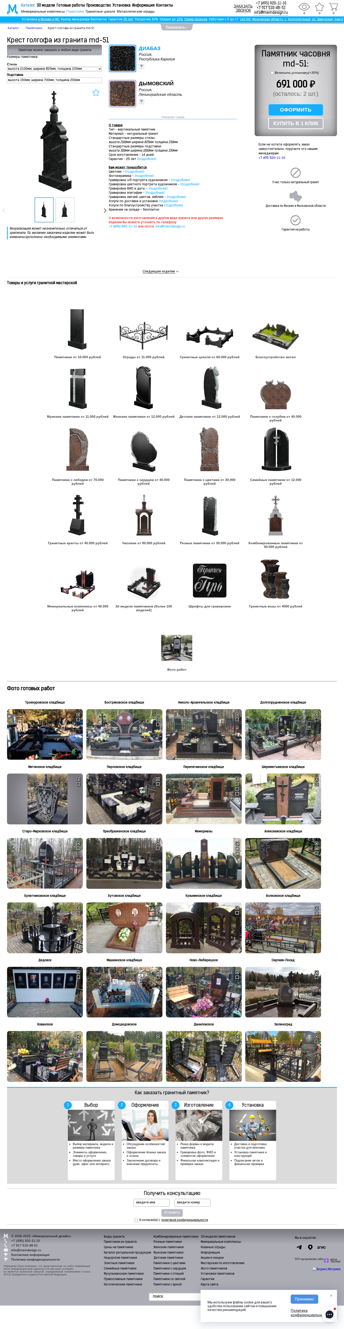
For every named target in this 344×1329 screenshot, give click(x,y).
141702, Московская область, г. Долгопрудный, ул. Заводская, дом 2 (291, 19)
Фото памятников (214, 1268)
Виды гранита (114, 1236)
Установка (122, 5)
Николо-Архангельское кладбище (204, 702)
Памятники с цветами (169, 1263)
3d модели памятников (218, 1236)
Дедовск (44, 960)
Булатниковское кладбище (45, 896)
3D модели (46, 5)
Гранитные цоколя (100, 11)
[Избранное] (319, 6)
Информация (143, 5)
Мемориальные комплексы (43, 11)
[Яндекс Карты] (310, 1247)
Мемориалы (203, 831)
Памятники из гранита (120, 1241)
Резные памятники (168, 1241)
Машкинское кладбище (124, 960)
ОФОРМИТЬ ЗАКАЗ (295, 111)
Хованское (45, 1024)
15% (180, 19)
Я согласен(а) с (173, 1220)
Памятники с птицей (169, 1273)
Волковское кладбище (283, 896)
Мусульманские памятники (124, 1273)
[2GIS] (321, 1247)
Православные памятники (123, 1279)
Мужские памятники (168, 1252)
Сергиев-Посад (283, 960)
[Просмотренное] (304, 6)
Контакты (164, 5)
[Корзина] (333, 6)
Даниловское (204, 1024)
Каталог (28, 5)
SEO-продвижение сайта (309, 1259)
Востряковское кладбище (124, 702)
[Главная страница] (9, 9)
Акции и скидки (212, 1257)
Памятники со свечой (169, 1279)
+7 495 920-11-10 (272, 158)
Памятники (75, 11)
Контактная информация (30, 1255)
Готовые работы (71, 5)
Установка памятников (217, 1273)
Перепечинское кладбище (203, 767)
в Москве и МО (48, 19)
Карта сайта (209, 1284)
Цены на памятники (118, 1247)
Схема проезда (195, 19)
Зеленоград (283, 1024)
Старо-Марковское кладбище (45, 831)
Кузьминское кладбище (204, 896)
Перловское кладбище (124, 767)
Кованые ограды (213, 1247)
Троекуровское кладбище (45, 702)
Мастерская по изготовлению (223, 1263)
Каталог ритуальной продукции (127, 1252)
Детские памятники (168, 1257)
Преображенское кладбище (124, 831)
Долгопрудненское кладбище (283, 702)
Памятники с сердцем (170, 1268)
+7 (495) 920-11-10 (271, 3)
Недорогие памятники (120, 1257)
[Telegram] (299, 1247)
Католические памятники (123, 1284)
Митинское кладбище (45, 767)
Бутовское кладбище (124, 896)
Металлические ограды (136, 11)
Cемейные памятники (120, 1268)
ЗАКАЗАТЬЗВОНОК (243, 8)
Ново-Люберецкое (204, 960)
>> (160, 271)
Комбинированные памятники (176, 1236)
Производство (98, 5)
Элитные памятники (119, 1263)
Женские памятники (169, 1247)
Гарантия (207, 1279)
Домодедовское (124, 1024)
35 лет (128, 19)
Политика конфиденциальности (35, 1259)
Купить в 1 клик (295, 123)
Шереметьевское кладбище (283, 767)
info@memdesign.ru (271, 13)
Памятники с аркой (168, 1284)
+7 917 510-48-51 (271, 8)
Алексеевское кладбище (283, 831)
